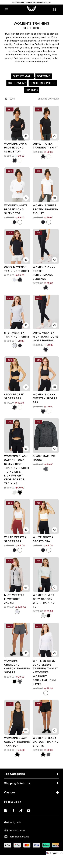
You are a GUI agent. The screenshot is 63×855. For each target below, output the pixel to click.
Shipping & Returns (17, 783)
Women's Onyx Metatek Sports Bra (45, 398)
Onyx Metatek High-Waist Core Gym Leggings (45, 336)
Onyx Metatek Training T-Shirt (16, 269)
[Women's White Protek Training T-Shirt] (46, 184)
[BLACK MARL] (45, 469)
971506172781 (17, 830)
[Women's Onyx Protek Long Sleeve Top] (17, 123)
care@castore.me (19, 836)
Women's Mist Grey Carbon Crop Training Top (44, 600)
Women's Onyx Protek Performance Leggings (44, 273)
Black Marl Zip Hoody (44, 458)
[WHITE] (20, 160)
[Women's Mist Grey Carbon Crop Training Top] (46, 574)
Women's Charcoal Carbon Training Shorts (17, 666)
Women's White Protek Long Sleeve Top (15, 209)
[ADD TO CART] (26, 136)
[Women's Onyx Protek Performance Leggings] (46, 246)
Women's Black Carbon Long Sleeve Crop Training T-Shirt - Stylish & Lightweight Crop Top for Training (16, 470)
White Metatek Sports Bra (15, 539)
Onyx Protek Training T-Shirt (45, 145)
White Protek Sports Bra (43, 539)
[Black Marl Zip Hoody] (46, 435)
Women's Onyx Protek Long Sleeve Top (15, 147)
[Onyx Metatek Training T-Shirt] (17, 246)
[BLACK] (20, 492)
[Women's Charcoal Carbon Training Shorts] (17, 640)
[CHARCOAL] (20, 681)
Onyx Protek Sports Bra (14, 396)
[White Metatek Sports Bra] (17, 516)
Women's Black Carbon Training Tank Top (17, 741)
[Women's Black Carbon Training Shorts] (46, 717)
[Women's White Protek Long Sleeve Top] (17, 184)
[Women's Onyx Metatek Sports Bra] (46, 373)
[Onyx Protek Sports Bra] (17, 373)
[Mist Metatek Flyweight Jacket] (17, 574)
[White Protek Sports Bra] (46, 516)
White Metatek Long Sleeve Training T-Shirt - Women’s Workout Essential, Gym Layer (45, 672)
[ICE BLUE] (14, 492)
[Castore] (31, 10)
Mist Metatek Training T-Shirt (16, 334)
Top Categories (14, 773)
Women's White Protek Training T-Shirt (45, 209)
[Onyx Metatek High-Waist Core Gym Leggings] (46, 312)
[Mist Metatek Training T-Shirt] (17, 312)
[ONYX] (14, 160)
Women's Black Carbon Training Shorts (46, 741)
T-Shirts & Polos (42, 83)
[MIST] (14, 280)
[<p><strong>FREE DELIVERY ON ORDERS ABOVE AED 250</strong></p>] (31, 2)
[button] (6, 10)
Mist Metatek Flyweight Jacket (14, 598)
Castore (9, 792)
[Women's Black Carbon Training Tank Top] (17, 717)
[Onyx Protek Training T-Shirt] (46, 123)
